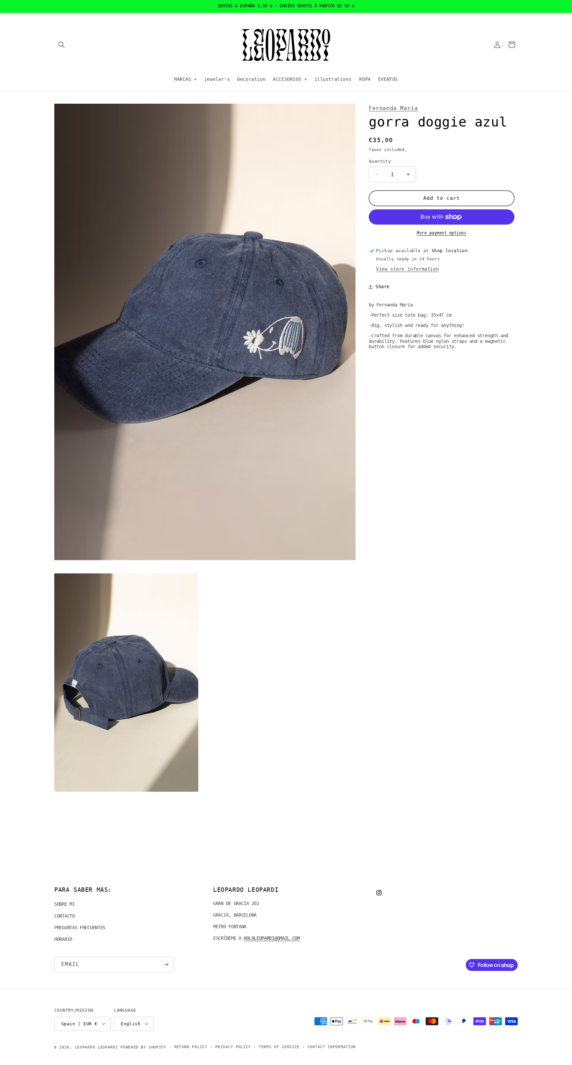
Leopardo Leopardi (96, 1047)
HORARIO (63, 939)
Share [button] (382, 286)
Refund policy (191, 1046)
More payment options (441, 233)
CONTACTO (64, 916)
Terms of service (279, 1046)
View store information (407, 269)
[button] (61, 44)
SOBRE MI (64, 904)
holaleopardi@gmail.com (272, 938)
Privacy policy (233, 1046)
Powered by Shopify (143, 1047)
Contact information (332, 1046)
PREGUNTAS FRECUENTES (79, 927)
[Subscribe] (166, 964)
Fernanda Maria (393, 108)
